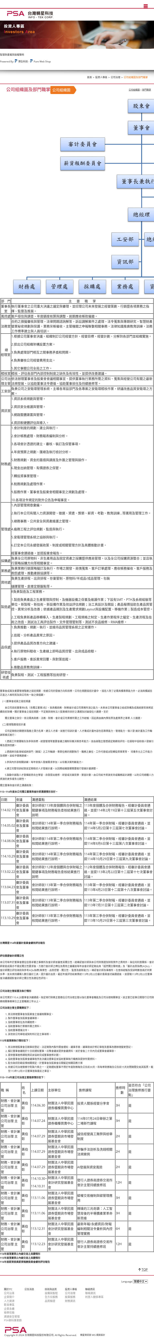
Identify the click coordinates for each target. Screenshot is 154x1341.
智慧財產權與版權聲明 (12, 54)
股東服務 (70, 1297)
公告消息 (29, 1289)
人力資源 (9, 1301)
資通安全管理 (12, 1316)
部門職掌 (146, 90)
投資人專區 (101, 77)
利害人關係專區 (94, 1297)
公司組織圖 (134, 90)
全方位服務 (51, 1297)
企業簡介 (9, 1297)
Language (126, 1281)
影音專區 (9, 1304)
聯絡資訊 (90, 1293)
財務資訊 (70, 1301)
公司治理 (115, 77)
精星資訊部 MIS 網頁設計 (92, 1334)
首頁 (89, 77)
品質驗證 (50, 1301)
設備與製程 (51, 1293)
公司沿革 (9, 1293)
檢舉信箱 (9, 1312)
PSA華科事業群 (13, 1320)
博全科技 (23, 61)
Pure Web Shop (42, 61)
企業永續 (9, 1308)
